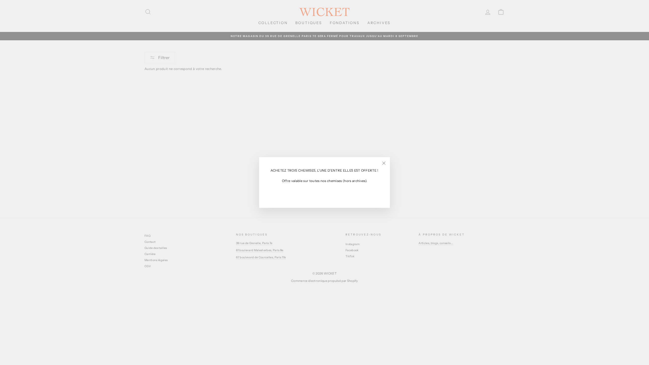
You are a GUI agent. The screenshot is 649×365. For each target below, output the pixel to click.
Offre (286, 181)
